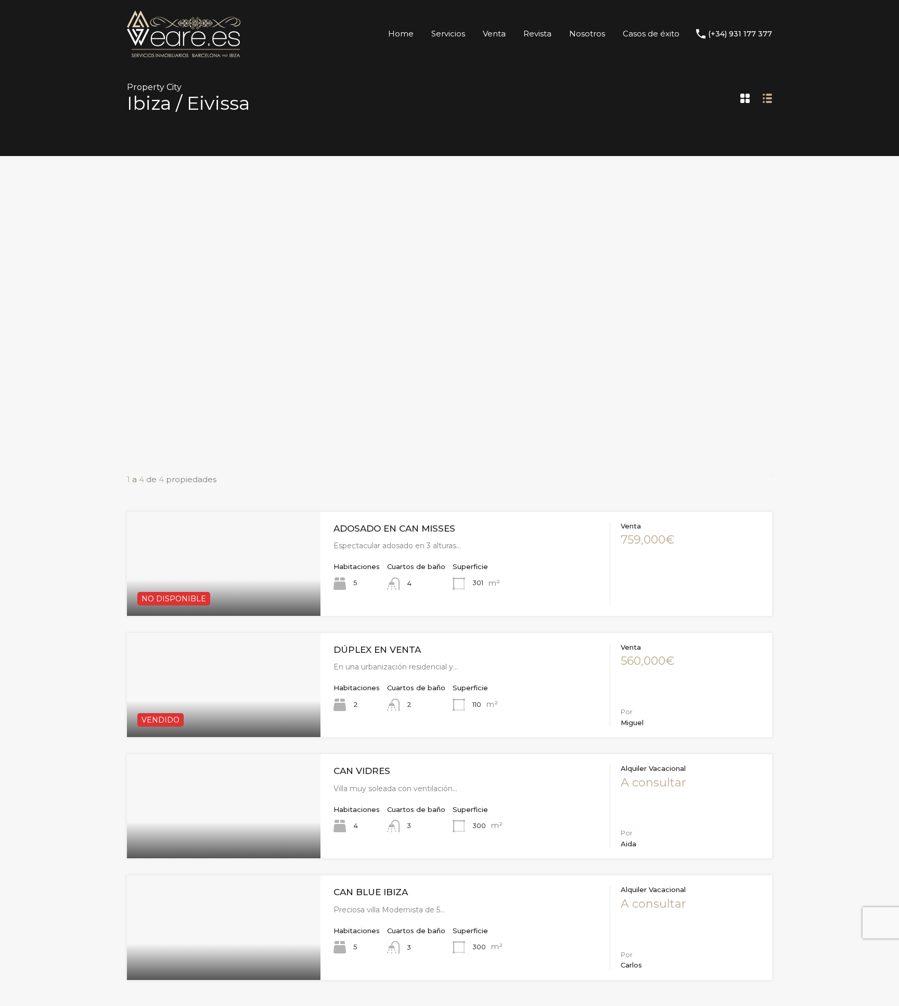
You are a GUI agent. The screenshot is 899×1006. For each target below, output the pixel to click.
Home (401, 33)
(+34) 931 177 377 (740, 34)
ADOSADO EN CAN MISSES (394, 528)
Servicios (448, 33)
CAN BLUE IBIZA (370, 892)
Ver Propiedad (224, 594)
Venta (494, 33)
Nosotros (587, 33)
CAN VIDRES (361, 771)
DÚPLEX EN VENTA (377, 649)
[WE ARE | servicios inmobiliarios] (183, 52)
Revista (537, 33)
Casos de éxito (651, 33)
